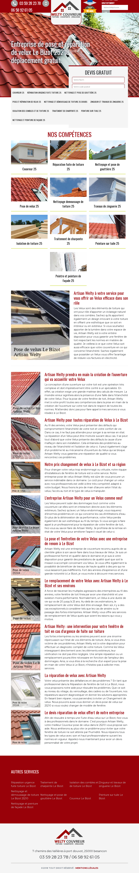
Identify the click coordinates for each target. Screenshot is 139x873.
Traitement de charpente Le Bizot (51, 784)
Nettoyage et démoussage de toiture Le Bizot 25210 (25, 795)
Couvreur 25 (18, 92)
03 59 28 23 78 (30, 3)
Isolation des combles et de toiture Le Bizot (84, 784)
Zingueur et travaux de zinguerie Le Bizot (112, 784)
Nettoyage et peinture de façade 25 (29, 120)
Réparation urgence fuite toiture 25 (44, 92)
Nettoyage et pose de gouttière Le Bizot (53, 796)
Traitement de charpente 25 (65, 110)
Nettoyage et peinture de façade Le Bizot (24, 805)
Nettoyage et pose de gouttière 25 (80, 92)
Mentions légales (86, 868)
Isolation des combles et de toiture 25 (31, 110)
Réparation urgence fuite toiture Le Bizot (23, 784)
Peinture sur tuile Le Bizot (111, 796)
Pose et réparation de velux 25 (27, 101)
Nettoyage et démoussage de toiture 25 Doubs (65, 101)
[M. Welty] (69, 835)
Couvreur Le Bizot (80, 798)
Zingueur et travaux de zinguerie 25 (107, 101)
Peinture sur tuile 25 (91, 110)
